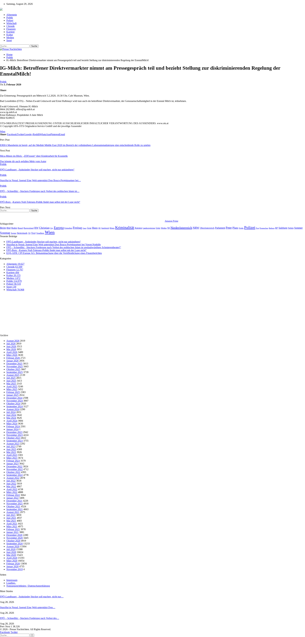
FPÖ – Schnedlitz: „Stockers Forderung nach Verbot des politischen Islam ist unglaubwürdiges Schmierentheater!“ (63, 247)
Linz (158, 228)
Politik (9, 17)
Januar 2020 (12, 566)
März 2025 (11, 389)
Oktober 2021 (13, 506)
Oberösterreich (207, 228)
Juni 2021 (11, 518)
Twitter (14, 632)
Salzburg (282, 228)
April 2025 (11, 386)
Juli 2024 (11, 412)
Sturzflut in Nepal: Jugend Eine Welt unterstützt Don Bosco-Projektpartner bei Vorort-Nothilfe (53, 244)
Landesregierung (149, 228)
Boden (14, 228)
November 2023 (14, 435)
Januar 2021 (12, 532)
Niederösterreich (181, 227)
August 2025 (12, 375)
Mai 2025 (11, 383)
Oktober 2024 (13, 403)
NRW (196, 227)
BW (36, 228)
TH (29, 233)
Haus (95, 227)
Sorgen (13, 233)
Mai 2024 (11, 418)
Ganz (84, 228)
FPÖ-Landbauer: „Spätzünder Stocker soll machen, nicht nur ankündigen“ (43, 241)
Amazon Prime (171, 221)
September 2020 (14, 543)
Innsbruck (105, 228)
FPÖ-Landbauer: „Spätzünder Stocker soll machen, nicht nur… (32, 596)
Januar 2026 (12, 360)
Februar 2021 (13, 529)
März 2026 (11, 355)
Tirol (33, 233)
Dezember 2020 (14, 535)
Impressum (11, 580)
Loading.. (11, 583)
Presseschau (264, 228)
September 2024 (14, 406)
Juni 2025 (11, 380)
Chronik (10, 26)
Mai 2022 (11, 486)
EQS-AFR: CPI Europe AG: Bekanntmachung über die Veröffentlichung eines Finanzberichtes (54, 253)
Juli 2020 (11, 549)
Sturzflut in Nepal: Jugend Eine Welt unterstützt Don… (27, 607)
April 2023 (11, 455)
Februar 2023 (13, 460)
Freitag (77, 227)
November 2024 (14, 400)
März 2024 (11, 423)
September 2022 (14, 475)
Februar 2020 (13, 563)
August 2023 (12, 443)
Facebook (5, 632)
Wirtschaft (11, 23)
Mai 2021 (11, 520)
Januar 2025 (12, 395)
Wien (2, 131)
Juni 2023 (11, 449)
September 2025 (14, 372)
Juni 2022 (11, 483)
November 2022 (14, 469)
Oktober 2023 (13, 438)
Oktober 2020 (13, 540)
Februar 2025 (13, 392)
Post (257, 228)
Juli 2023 (11, 446)
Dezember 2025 (14, 363)
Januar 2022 (12, 498)
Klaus (112, 228)
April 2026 (11, 352)
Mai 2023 (11, 452)
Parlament (220, 228)
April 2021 (11, 523)
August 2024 (12, 409)
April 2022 (11, 489)
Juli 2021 (11, 515)
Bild (9, 228)
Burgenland (29, 228)
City (51, 228)
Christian (44, 227)
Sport (9, 40)
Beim (3, 227)
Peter (229, 227)
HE (99, 228)
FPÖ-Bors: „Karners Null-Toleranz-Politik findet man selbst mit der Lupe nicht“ (46, 250)
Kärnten (138, 228)
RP (276, 228)
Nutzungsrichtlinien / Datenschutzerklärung (28, 585)
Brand (20, 228)
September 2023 (14, 440)
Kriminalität (124, 227)
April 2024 (11, 420)
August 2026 (12, 340)
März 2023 (11, 458)
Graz (89, 228)
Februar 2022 (13, 495)
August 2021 (12, 512)
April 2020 (11, 558)
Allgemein (11, 14)
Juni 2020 (11, 552)
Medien (10, 37)
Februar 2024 (13, 426)
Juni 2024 (11, 415)
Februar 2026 (13, 358)
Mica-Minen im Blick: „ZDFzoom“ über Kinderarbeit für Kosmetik (34, 156)
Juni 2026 (11, 346)
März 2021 (11, 526)
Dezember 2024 (14, 398)
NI (168, 228)
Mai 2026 (11, 349)
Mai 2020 (11, 555)
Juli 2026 (11, 343)
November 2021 (14, 503)
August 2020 (12, 546)
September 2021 (14, 509)
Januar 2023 (12, 463)
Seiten (291, 228)
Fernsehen (68, 228)
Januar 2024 (12, 429)
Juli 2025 (11, 378)
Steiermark (22, 233)
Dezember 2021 (14, 500)
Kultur (9, 34)
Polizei (9, 20)
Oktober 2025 (13, 369)
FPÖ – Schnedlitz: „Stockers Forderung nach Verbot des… (29, 618)
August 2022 (12, 478)
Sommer (298, 227)
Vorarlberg (40, 233)
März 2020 (11, 560)
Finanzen (11, 29)
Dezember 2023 (14, 432)
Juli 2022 (11, 480)
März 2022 (11, 492)
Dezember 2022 (14, 466)
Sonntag (5, 232)
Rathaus (271, 228)
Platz (235, 227)
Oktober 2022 (13, 472)
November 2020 (14, 538)
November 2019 (14, 569)
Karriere (10, 31)
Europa (59, 228)
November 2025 (14, 366)
